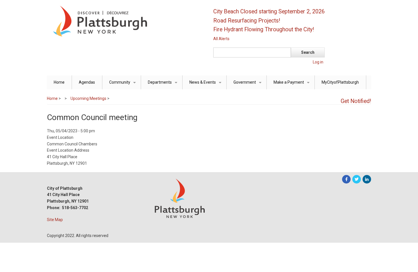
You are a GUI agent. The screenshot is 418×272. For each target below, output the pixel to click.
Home (59, 82)
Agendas (87, 82)
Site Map (55, 219)
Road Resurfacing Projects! (246, 20)
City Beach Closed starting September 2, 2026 (269, 11)
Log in (318, 62)
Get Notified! (356, 101)
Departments (163, 84)
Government (248, 84)
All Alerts (221, 38)
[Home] (125, 20)
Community (123, 84)
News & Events (206, 84)
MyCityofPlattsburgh (340, 82)
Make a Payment (293, 84)
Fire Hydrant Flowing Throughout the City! (263, 29)
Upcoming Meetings (88, 98)
